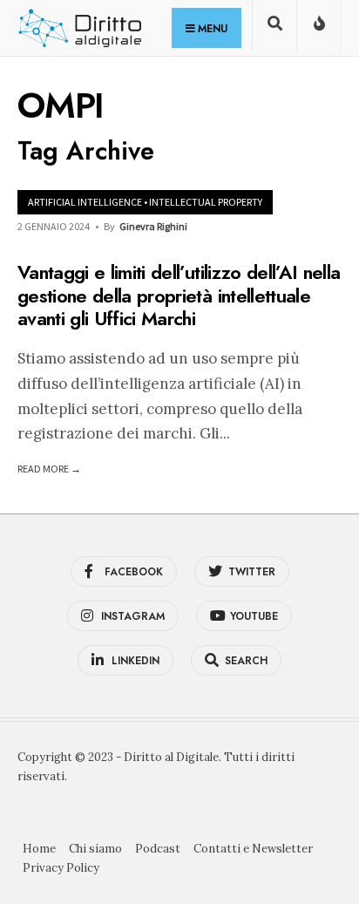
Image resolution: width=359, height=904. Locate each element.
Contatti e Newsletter (253, 848)
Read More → (49, 468)
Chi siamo (95, 848)
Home (39, 848)
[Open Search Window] (274, 29)
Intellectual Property (205, 201)
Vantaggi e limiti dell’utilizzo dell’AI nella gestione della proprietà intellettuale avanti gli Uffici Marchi (178, 296)
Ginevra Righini (153, 226)
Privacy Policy (61, 867)
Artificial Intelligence (85, 201)
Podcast (157, 848)
